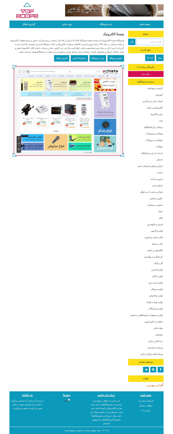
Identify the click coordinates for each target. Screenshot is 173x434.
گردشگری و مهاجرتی (153, 257)
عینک (160, 211)
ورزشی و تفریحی (155, 347)
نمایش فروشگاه (115, 58)
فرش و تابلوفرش (155, 224)
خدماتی (159, 159)
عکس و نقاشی (156, 198)
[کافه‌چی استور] (106, 10)
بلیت (161, 121)
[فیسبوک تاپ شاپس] (161, 369)
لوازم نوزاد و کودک (154, 302)
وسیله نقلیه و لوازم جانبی (151, 354)
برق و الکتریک (156, 114)
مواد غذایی (158, 328)
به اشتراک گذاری (79, 58)
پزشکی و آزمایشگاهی (153, 127)
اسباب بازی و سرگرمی (152, 101)
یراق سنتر (145, 74)
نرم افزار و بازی (155, 341)
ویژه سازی (67, 24)
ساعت (160, 172)
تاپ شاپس (81, 430)
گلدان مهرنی (155, 385)
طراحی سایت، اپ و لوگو (152, 192)
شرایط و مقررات (146, 401)
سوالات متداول (145, 405)
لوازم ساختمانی (156, 296)
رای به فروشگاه (97, 58)
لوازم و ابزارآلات (155, 308)
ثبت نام (150, 58)
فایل (161, 218)
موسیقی (159, 334)
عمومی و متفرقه (155, 205)
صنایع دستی (157, 185)
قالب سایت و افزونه (154, 237)
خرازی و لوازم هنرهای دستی (150, 166)
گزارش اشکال (28, 24)
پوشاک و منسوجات (154, 133)
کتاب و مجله (157, 244)
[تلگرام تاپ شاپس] (146, 369)
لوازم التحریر (157, 270)
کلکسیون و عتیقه (155, 250)
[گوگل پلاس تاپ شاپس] (153, 369)
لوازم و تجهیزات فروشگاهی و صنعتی (146, 315)
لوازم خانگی (157, 276)
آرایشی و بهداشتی (155, 88)
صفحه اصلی (144, 24)
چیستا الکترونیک (113, 34)
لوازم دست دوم (156, 283)
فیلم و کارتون (157, 231)
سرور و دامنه (157, 179)
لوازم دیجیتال (157, 289)
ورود (160, 58)
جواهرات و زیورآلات (154, 140)
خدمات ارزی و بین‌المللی (152, 153)
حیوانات (159, 146)
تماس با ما (145, 410)
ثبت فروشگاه (106, 24)
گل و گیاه (158, 263)
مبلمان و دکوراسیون (154, 321)
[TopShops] (27, 10)
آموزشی (159, 95)
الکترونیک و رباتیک (155, 108)
